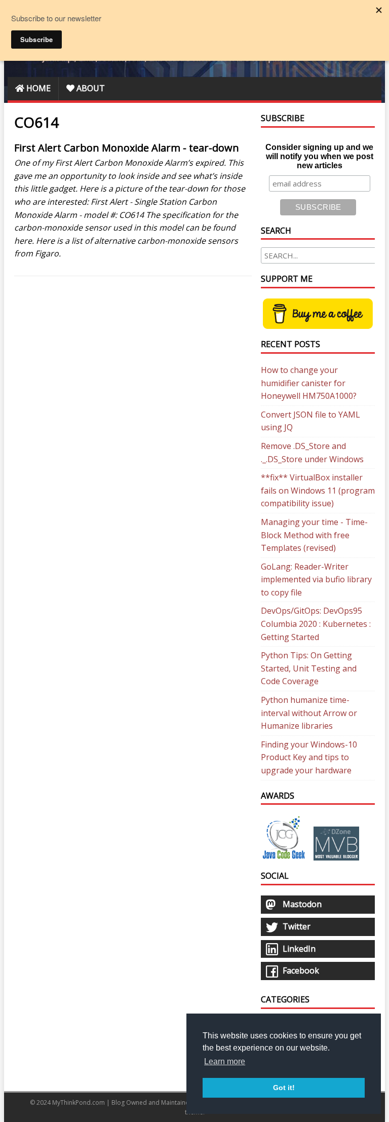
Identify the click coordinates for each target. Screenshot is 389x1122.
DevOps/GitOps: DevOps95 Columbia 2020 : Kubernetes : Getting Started (316, 623)
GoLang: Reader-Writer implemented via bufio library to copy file (316, 579)
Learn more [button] (224, 1061)
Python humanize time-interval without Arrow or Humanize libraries (309, 712)
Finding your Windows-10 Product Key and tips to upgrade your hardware (309, 757)
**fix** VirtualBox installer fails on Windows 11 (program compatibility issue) (318, 490)
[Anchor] (9, 148)
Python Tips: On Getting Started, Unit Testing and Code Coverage (309, 668)
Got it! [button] (284, 1087)
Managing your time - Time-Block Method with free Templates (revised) (314, 534)
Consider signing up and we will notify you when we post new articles (319, 156)
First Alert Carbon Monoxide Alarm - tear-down (126, 148)
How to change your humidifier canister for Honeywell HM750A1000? (309, 382)
